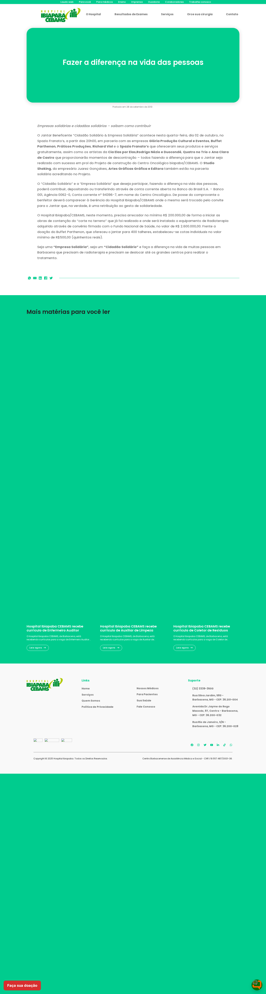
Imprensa (137, 2)
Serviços (167, 14)
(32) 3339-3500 (203, 688)
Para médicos (104, 2)
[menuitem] (66, 2)
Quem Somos (91, 700)
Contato (232, 14)
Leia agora (35, 647)
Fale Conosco (146, 706)
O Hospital (93, 14)
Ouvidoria (154, 2)
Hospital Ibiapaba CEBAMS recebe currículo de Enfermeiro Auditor (55, 628)
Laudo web (66, 2)
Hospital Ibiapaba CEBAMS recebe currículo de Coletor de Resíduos (201, 628)
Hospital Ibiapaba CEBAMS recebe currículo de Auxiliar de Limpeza (128, 628)
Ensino (122, 2)
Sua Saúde (144, 700)
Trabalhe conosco (200, 2)
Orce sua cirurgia (200, 14)
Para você (85, 2)
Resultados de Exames (131, 14)
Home (86, 688)
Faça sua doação (22, 985)
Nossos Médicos (148, 688)
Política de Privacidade (97, 707)
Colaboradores (174, 2)
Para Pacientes (147, 694)
